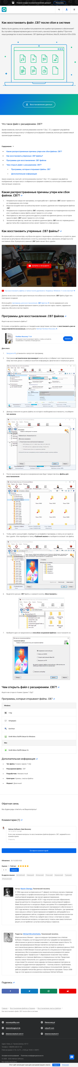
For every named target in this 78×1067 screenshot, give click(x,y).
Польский (49, 875)
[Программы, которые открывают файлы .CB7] (54, 699)
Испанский (40, 875)
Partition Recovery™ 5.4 (24, 336)
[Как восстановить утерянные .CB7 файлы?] (60, 232)
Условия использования (10, 1056)
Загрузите (10, 353)
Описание (65, 1065)
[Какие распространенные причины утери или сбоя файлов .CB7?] (21, 196)
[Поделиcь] (13, 982)
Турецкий (68, 875)
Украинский (59, 875)
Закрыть (56, 1065)
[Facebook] (10, 991)
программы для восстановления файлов (29, 303)
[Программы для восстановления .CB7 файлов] (65, 317)
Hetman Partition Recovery (45, 329)
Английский (20, 875)
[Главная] (4, 9)
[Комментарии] (21, 820)
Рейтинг (13, 866)
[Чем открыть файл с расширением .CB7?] (58, 688)
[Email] (48, 991)
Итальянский (7, 879)
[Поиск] (59, 9)
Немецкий (30, 875)
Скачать (68, 339)
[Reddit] (67, 991)
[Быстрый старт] (74, 9)
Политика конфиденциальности (32, 1056)
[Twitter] (29, 991)
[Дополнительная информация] (36, 759)
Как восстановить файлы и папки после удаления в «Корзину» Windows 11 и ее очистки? (39, 291)
